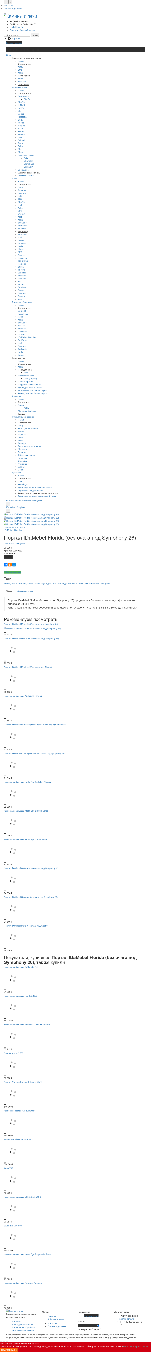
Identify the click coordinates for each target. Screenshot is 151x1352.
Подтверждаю (9, 1349)
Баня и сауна (40, 583)
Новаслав (22, 257)
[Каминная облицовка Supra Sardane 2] (13, 1207)
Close (9, 55)
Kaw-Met (22, 81)
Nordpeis (22, 293)
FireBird (27, 99)
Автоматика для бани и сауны (32, 390)
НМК (20, 204)
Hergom (22, 125)
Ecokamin (28, 166)
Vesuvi (21, 299)
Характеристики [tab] (25, 590)
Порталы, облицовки (22, 302)
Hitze (20, 128)
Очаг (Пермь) (30, 378)
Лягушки (22, 451)
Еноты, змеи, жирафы (28, 428)
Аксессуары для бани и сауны (32, 393)
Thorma (21, 269)
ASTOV (21, 325)
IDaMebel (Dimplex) (27, 337)
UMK (20, 481)
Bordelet (22, 310)
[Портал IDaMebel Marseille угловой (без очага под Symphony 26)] (13, 735)
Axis (26, 157)
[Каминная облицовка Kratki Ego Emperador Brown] (13, 1265)
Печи (14, 178)
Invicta (21, 240)
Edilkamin (22, 234)
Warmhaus (29, 163)
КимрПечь (23, 313)
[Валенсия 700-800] (13, 1236)
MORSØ (22, 228)
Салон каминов (91, 1315)
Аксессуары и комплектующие (18, 583)
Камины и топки (19, 87)
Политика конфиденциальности (22, 1323)
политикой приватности (135, 1346)
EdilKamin (22, 340)
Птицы (21, 425)
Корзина (52, 1315)
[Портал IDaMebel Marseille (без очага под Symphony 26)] (32, 628)
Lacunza (22, 193)
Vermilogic (23, 484)
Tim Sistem (23, 260)
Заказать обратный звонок (22, 30)
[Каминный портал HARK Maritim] (13, 1121)
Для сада (16, 396)
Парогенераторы (26, 381)
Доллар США (84, 1329)
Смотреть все (24, 93)
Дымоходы (17, 472)
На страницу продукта (14, 527)
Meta (20, 72)
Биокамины (23, 96)
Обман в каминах (12, 572)
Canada (21, 296)
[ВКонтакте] (6, 564)
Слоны (21, 466)
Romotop (22, 263)
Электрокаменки (26, 375)
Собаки (21, 469)
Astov (20, 66)
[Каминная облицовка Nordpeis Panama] (13, 1294)
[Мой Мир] (14, 564)
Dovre (21, 290)
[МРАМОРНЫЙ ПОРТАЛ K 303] (13, 1150)
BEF (20, 110)
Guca (20, 187)
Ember (21, 284)
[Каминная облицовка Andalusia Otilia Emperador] (13, 1035)
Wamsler (22, 272)
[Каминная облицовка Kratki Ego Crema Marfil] (13, 850)
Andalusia (22, 349)
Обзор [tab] (9, 590)
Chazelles (28, 160)
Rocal (20, 143)
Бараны (22, 434)
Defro (20, 137)
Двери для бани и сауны (30, 387)
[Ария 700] (13, 1179)
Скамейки (22, 460)
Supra (21, 266)
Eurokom (22, 287)
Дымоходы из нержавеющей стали (35, 487)
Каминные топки (26, 154)
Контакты (8, 5)
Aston (20, 207)
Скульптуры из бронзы (23, 416)
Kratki (20, 78)
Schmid (21, 140)
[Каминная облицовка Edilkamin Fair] (13, 978)
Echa (20, 146)
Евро (96, 1329)
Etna (20, 69)
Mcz (20, 149)
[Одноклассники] (10, 564)
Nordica (21, 254)
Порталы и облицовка (14, 543)
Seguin (21, 113)
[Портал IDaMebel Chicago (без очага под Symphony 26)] (13, 908)
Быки (20, 437)
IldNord (21, 105)
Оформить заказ (56, 1318)
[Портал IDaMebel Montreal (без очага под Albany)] (13, 678)
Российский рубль (87, 1325)
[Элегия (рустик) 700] (13, 1064)
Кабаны (21, 431)
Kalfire (21, 107)
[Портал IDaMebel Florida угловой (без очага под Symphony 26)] (13, 764)
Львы (20, 440)
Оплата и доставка (13, 8)
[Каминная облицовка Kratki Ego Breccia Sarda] (13, 821)
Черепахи (22, 457)
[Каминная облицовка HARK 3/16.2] (13, 1006)
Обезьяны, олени (26, 454)
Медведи (22, 449)
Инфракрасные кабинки (29, 384)
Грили (21, 404)
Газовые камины (26, 175)
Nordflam (22, 278)
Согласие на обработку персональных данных (23, 1329)
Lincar (21, 249)
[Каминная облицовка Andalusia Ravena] (13, 707)
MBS (20, 252)
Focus (21, 122)
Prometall (22, 225)
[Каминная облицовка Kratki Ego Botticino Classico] (13, 793)
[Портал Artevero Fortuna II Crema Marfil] (13, 1093)
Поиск (35, 34)
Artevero (22, 328)
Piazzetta (22, 116)
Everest (21, 131)
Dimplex (22, 334)
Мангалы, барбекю (27, 410)
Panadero (22, 190)
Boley (20, 119)
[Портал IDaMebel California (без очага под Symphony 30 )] (13, 879)
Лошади (22, 443)
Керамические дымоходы (30, 490)
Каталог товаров (14, 42)
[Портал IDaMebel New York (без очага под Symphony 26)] (13, 649)
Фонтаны (22, 463)
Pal (19, 281)
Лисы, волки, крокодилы (29, 446)
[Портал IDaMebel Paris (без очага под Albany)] (13, 936)
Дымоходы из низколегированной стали (37, 496)
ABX (20, 199)
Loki (20, 196)
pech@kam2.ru (17, 27)
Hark (20, 237)
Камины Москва (14, 500)
